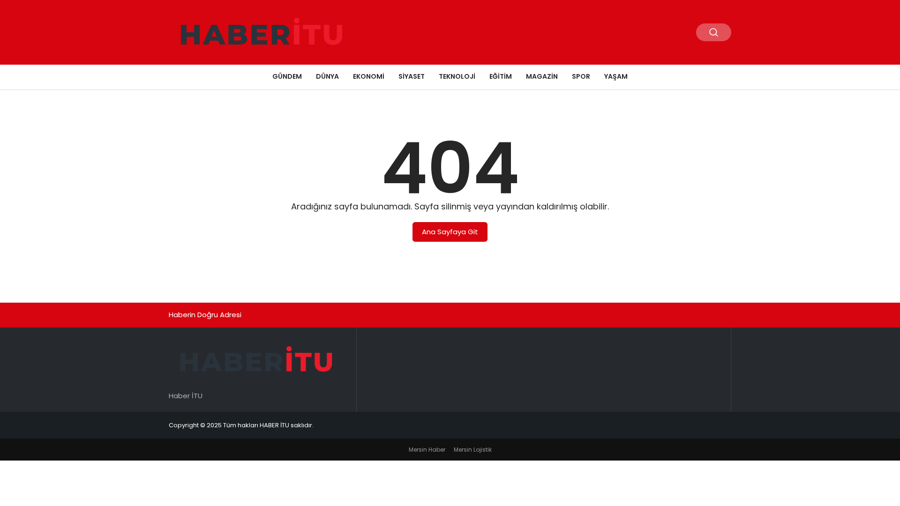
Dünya (327, 76)
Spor (581, 76)
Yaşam (616, 76)
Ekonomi (368, 76)
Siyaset (411, 76)
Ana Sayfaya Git (450, 232)
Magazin (542, 76)
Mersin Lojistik (473, 450)
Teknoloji (457, 76)
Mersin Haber (427, 450)
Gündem (287, 76)
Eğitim (500, 76)
